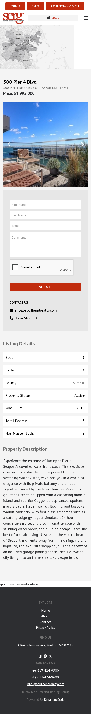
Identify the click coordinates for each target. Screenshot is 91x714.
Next (82, 144)
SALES (35, 6)
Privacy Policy (45, 627)
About (45, 616)
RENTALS (15, 6)
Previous (9, 144)
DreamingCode (54, 699)
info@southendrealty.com (35, 310)
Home (45, 610)
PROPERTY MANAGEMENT (65, 6)
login (55, 17)
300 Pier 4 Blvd (20, 82)
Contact (45, 622)
